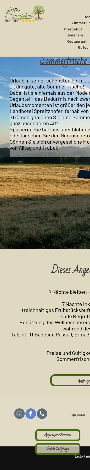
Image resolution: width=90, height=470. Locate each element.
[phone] (42, 414)
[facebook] (30, 414)
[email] (19, 414)
